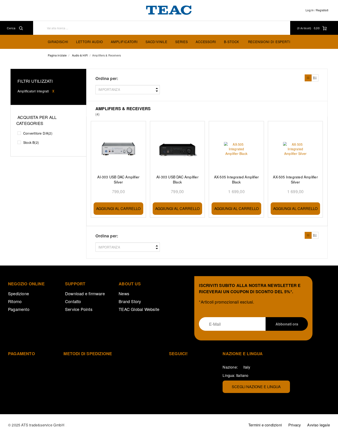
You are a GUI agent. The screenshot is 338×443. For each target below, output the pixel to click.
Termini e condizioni (265, 425)
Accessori (206, 41)
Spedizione (18, 293)
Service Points (78, 309)
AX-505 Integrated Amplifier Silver (295, 179)
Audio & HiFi (80, 55)
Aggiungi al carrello (118, 208)
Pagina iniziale (57, 55)
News (124, 293)
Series (181, 41)
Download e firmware (85, 293)
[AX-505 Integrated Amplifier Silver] (295, 149)
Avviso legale (318, 425)
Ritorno (15, 301)
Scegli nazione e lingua (256, 386)
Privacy (294, 425)
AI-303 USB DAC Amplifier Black (177, 179)
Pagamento (18, 309)
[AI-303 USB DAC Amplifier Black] (177, 149)
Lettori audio (89, 41)
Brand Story (130, 301)
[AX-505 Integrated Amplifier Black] (236, 149)
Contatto (73, 301)
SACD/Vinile (156, 41)
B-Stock (231, 41)
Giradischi (58, 41)
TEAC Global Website (139, 309)
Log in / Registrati (317, 10)
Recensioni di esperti (269, 41)
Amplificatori (124, 41)
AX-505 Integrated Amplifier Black (236, 179)
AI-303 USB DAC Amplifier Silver (118, 179)
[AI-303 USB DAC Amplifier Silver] (118, 149)
